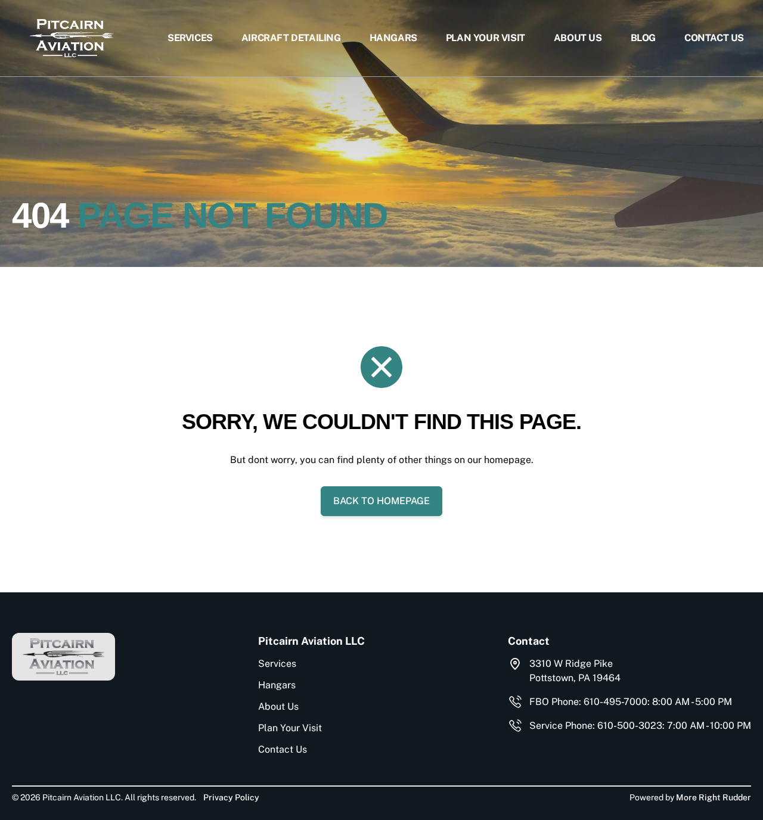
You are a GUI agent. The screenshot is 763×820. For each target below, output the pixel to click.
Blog (643, 38)
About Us (578, 38)
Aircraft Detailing (291, 38)
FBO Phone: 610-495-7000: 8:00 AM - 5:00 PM (630, 701)
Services (190, 38)
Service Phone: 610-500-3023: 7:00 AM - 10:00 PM (640, 725)
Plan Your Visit (485, 38)
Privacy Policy (231, 797)
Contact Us (714, 38)
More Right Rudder (713, 797)
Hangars (393, 38)
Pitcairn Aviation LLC (311, 641)
